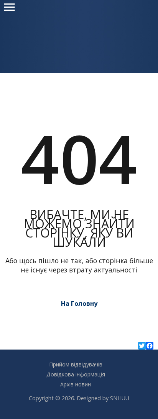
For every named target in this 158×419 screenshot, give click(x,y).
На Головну (79, 303)
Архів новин (75, 384)
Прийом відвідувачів (75, 364)
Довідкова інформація (75, 374)
